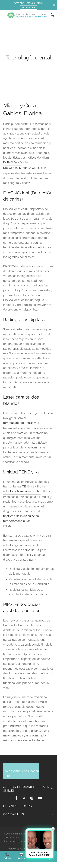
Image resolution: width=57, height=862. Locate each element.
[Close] (54, 5)
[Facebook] (16, 798)
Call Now (42, 3)
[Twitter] (24, 798)
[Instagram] (32, 798)
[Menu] (5, 15)
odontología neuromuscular (22, 491)
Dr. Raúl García (12, 162)
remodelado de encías (18, 422)
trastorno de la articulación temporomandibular (21, 518)
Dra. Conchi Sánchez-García (21, 167)
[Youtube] (40, 798)
